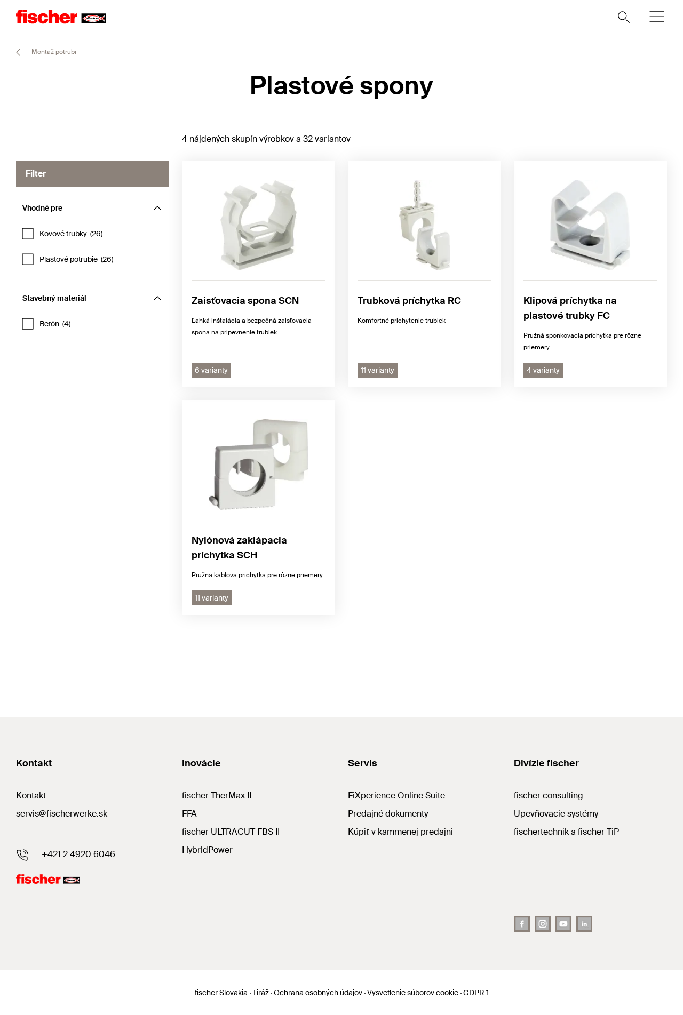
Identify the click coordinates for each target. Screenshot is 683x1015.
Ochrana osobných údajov (318, 992)
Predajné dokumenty (388, 813)
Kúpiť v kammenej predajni (400, 831)
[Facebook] (522, 924)
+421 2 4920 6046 (78, 854)
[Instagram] (543, 924)
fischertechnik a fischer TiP (566, 831)
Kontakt (31, 795)
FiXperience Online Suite (396, 795)
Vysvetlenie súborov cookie (412, 992)
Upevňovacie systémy (556, 813)
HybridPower (207, 850)
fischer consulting (548, 795)
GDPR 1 (476, 992)
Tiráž (260, 992)
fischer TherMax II (216, 795)
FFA (189, 813)
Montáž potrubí (53, 51)
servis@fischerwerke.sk (61, 813)
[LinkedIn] (584, 924)
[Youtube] (563, 924)
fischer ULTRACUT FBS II (231, 831)
